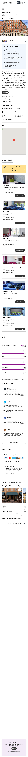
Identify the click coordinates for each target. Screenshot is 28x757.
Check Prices (14, 170)
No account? (14, 751)
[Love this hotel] (25, 41)
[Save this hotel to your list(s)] (22, 41)
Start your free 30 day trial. (10, 65)
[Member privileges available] (3, 9)
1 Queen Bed (6, 267)
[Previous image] (2, 30)
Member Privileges (9, 190)
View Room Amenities (8, 192)
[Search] (18, 2)
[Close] (24, 741)
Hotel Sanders (6, 505)
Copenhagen (9, 7)
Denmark (4, 7)
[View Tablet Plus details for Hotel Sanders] (19, 489)
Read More (22, 395)
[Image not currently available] (14, 179)
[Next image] (26, 30)
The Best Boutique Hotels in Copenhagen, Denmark (12, 523)
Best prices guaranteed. (7, 162)
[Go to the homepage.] (7, 2)
